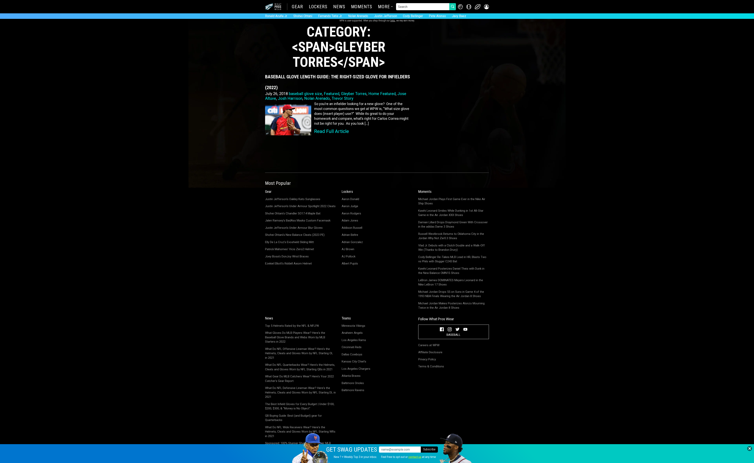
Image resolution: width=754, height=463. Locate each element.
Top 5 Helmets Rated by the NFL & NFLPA (292, 326)
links (392, 20)
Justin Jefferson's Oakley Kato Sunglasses (292, 199)
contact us (414, 456)
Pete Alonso (437, 16)
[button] (486, 6)
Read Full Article (331, 131)
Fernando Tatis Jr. (330, 16)
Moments (361, 7)
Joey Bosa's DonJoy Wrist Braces (287, 256)
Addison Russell (352, 228)
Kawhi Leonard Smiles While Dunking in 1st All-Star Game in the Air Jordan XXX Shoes (450, 213)
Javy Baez (459, 16)
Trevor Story (342, 98)
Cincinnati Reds (351, 347)
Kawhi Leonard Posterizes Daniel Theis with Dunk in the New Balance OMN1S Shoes (451, 271)
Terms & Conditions (431, 366)
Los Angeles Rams (354, 340)
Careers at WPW (428, 345)
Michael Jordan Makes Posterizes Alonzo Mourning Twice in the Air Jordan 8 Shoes (451, 306)
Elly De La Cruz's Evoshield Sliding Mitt (289, 242)
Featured (331, 93)
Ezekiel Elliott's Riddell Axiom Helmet (288, 263)
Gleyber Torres (354, 93)
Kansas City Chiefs (354, 361)
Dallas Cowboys (352, 354)
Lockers (318, 7)
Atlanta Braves (351, 376)
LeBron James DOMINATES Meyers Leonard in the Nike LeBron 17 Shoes (450, 282)
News (339, 7)
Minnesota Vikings (353, 326)
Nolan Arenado (358, 16)
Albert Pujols (350, 263)
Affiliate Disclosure (430, 352)
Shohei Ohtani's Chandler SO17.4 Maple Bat (292, 213)
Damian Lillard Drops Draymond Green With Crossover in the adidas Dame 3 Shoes (453, 225)
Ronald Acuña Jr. (276, 16)
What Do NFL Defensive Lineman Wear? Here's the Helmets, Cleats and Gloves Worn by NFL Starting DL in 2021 (300, 392)
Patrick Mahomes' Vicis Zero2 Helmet (289, 249)
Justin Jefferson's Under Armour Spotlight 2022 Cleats (300, 206)
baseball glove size (305, 93)
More (384, 7)
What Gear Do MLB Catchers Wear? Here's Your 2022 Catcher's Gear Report (299, 379)
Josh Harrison (290, 98)
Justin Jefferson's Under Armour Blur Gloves (294, 228)
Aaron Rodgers (351, 213)
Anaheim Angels (352, 333)
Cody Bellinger (413, 16)
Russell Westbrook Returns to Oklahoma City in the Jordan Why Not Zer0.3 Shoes (451, 236)
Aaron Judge (350, 206)
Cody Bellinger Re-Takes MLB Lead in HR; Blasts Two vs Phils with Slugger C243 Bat (452, 259)
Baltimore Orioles (353, 383)
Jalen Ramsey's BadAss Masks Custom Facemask (297, 220)
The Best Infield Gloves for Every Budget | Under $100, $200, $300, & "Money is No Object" (299, 406)
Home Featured (382, 93)
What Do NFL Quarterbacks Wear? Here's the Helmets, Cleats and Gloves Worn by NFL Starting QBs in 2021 (300, 367)
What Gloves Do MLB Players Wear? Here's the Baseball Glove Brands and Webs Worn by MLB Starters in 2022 (295, 337)
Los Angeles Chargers (356, 369)
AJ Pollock (348, 256)
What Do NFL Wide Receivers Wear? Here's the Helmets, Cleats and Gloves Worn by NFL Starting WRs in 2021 (300, 431)
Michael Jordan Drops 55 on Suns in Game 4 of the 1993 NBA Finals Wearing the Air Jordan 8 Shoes (451, 294)
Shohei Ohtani (302, 16)
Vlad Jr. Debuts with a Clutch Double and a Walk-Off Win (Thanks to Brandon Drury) (451, 248)
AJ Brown (348, 249)
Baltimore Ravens (353, 390)
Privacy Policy (427, 359)
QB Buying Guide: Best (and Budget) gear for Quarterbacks (293, 418)
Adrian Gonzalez (352, 242)
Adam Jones (350, 220)
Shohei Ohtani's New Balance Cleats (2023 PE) (295, 235)
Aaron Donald (350, 199)
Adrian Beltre (350, 235)
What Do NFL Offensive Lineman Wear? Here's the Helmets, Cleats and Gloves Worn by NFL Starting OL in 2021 (299, 353)
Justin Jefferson (385, 16)
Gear (297, 7)
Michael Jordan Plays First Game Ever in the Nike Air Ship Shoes (451, 201)
